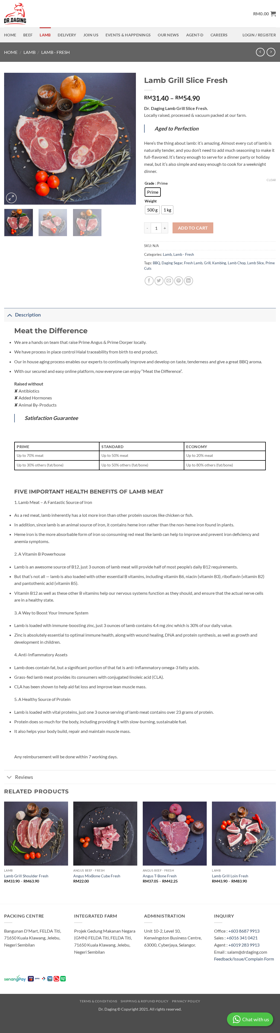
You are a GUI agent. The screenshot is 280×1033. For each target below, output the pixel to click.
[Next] (126, 139)
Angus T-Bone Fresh (160, 876)
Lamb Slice (255, 263)
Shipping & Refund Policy (145, 1001)
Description (28, 315)
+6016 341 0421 (242, 937)
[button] (264, 14)
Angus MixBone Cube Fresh (96, 876)
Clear (271, 180)
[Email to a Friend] (168, 280)
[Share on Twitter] (159, 280)
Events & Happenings (128, 35)
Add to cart (193, 227)
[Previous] (14, 139)
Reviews (24, 777)
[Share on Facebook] (149, 280)
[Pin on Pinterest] (178, 280)
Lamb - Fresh (55, 52)
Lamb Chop (237, 263)
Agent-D (194, 35)
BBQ (156, 263)
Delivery (67, 35)
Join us (90, 35)
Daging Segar (172, 263)
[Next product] (260, 52)
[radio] (152, 192)
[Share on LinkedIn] (188, 280)
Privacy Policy (186, 1001)
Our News (168, 35)
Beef (28, 35)
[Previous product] (271, 52)
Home (10, 35)
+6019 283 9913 (243, 944)
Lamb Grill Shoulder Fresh (26, 876)
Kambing (219, 263)
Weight (151, 201)
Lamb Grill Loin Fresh (230, 876)
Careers (219, 35)
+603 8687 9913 (243, 930)
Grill (207, 263)
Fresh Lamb (193, 263)
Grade (149, 183)
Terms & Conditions (98, 1001)
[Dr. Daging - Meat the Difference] (16, 13)
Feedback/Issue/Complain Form (244, 958)
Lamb (45, 35)
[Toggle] (9, 315)
